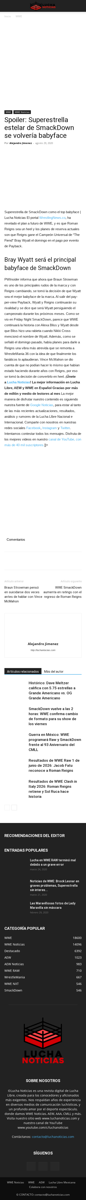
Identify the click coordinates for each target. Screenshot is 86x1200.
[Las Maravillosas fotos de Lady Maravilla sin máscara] (15, 908)
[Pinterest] (29, 153)
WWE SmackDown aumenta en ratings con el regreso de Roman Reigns (62, 592)
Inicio (7, 16)
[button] (7, 6)
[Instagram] (43, 1166)
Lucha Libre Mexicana (62, 1182)
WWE (19, 16)
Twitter (65, 428)
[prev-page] (7, 807)
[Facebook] (8, 153)
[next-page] (14, 807)
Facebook (33, 428)
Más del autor (54, 671)
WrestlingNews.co (52, 217)
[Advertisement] (43, 66)
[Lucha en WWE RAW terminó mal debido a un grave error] (15, 865)
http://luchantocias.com (43, 650)
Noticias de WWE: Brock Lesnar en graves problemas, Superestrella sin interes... (54, 885)
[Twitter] (19, 153)
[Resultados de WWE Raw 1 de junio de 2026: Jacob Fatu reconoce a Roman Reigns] (15, 765)
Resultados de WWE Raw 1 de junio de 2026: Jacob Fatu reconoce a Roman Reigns (54, 765)
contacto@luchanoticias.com (53, 1137)
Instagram (49, 428)
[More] (49, 153)
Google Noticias (41, 405)
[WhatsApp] (39, 153)
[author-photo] (43, 629)
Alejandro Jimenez (20, 143)
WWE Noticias (22, 112)
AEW (42, 1182)
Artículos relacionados (23, 671)
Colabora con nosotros (43, 1187)
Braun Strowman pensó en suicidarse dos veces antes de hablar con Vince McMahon (23, 594)
